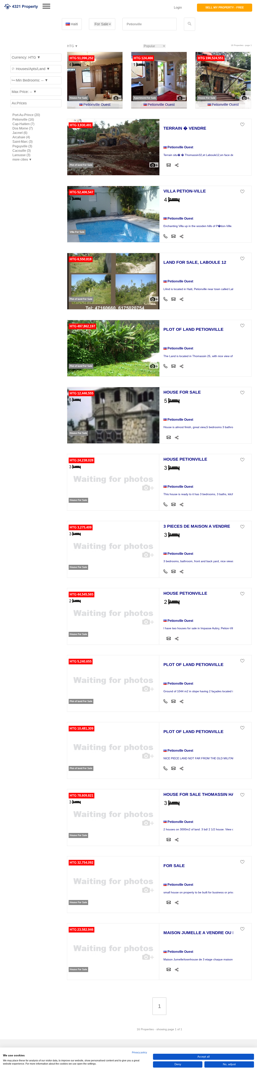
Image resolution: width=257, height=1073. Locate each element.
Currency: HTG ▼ (26, 57)
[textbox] (149, 24)
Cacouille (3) (21, 150)
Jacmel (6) (19, 132)
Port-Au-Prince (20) (26, 115)
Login (178, 7)
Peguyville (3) (22, 146)
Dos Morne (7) (22, 128)
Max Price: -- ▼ (24, 92)
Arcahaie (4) (21, 137)
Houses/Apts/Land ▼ (33, 69)
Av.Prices (19, 103)
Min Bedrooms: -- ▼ (32, 80)
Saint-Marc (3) (22, 141)
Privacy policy (139, 1052)
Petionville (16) (23, 119)
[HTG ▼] (72, 46)
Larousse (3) (21, 155)
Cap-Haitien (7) (23, 124)
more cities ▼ (22, 159)
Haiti (74, 24)
